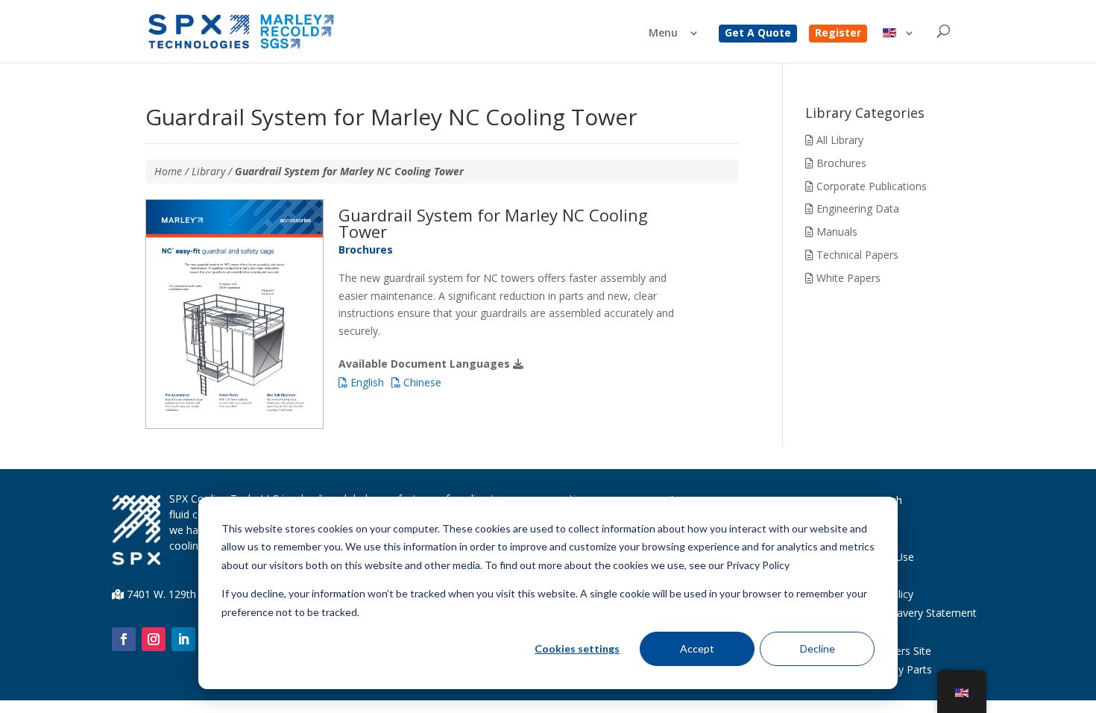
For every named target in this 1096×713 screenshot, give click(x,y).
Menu (663, 34)
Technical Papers (855, 255)
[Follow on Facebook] (124, 639)
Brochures (839, 163)
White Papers (847, 278)
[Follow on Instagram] (154, 639)
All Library (838, 140)
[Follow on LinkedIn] (183, 639)
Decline (817, 648)
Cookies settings (577, 648)
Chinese (420, 382)
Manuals (835, 231)
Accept (697, 648)
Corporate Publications (870, 186)
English (365, 382)
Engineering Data (856, 208)
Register (838, 34)
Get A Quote (758, 34)
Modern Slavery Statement (912, 613)
